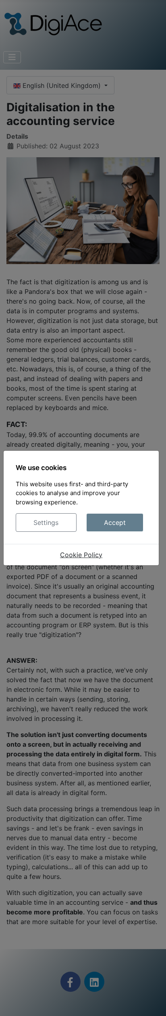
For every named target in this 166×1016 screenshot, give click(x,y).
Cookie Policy (81, 555)
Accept (115, 522)
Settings (45, 522)
